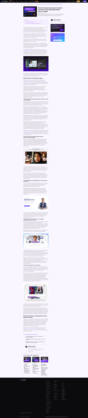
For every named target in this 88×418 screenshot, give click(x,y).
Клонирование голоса (48, 407)
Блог (62, 382)
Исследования (63, 383)
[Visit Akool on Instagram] (28, 412)
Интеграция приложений (55, 396)
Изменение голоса (48, 408)
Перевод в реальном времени (48, 404)
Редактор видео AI (48, 391)
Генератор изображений (47, 396)
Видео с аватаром (48, 383)
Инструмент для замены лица (28, 131)
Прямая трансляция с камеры (48, 389)
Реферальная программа (63, 391)
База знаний (55, 394)
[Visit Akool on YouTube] (22, 412)
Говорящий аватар (48, 386)
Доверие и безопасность (63, 397)
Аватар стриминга (48, 382)
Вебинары (55, 387)
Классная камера (48, 392)
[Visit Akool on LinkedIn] (26, 412)
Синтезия (24, 221)
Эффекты (14, 1)
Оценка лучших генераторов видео (30, 21)
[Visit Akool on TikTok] (20, 412)
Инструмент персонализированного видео (30, 328)
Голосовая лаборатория (47, 410)
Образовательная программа (64, 393)
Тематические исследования (55, 381)
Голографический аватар (48, 412)
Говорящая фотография (47, 394)
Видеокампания (48, 399)
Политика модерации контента (64, 399)
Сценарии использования (55, 384)
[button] (10, 1)
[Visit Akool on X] (25, 412)
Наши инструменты (56, 393)
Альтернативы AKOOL (56, 390)
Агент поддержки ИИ (48, 402)
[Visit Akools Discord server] (23, 412)
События (63, 386)
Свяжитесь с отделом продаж (72, 1)
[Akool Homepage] (5, 1)
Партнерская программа (63, 389)
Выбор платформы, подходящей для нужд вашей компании (33, 23)
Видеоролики (55, 386)
